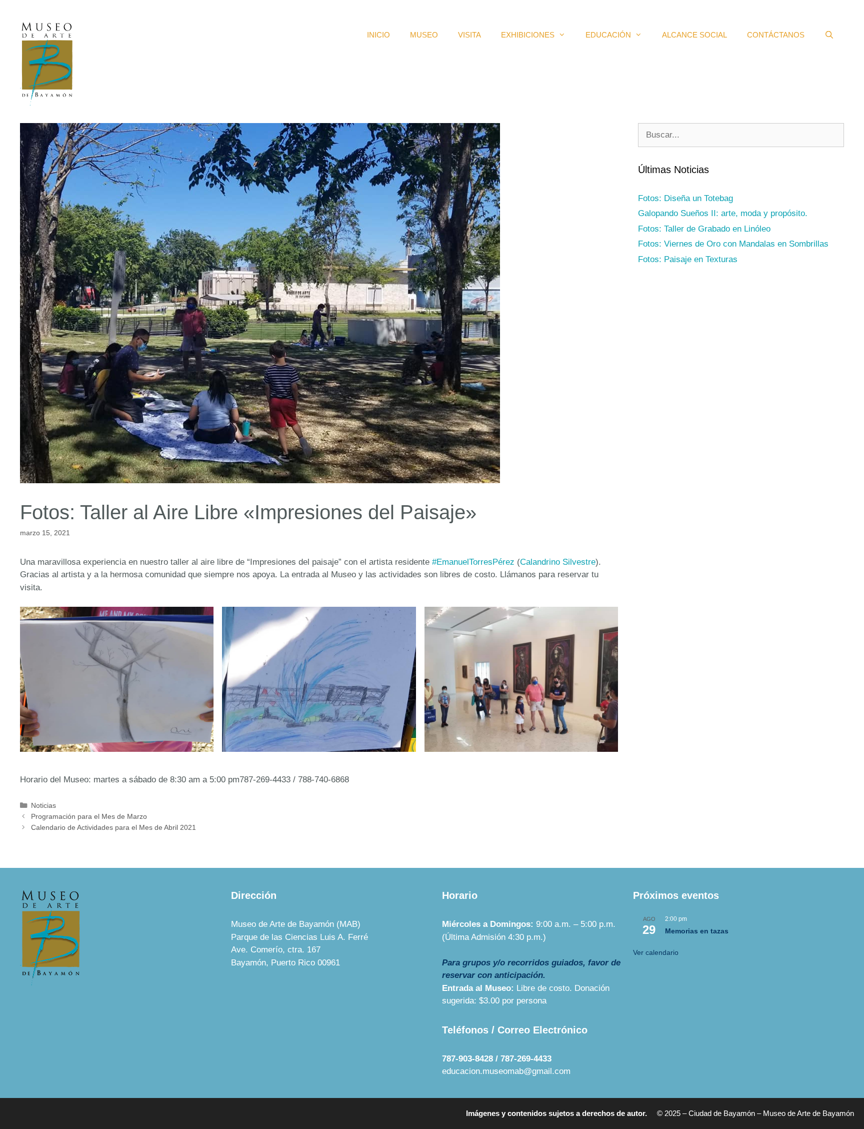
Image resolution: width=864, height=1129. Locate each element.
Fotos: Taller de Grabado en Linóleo (704, 229)
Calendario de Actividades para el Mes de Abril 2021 (113, 827)
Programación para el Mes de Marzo (89, 816)
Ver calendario (655, 952)
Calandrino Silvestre (558, 562)
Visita (469, 35)
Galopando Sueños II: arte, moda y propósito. (723, 213)
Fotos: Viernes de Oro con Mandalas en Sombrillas (733, 244)
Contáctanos (775, 35)
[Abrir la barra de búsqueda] (829, 35)
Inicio (378, 35)
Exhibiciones (527, 35)
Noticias (43, 805)
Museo (424, 35)
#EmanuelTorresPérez (473, 562)
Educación (608, 35)
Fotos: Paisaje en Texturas (688, 259)
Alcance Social (694, 35)
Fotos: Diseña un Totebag (685, 198)
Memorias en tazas (696, 931)
